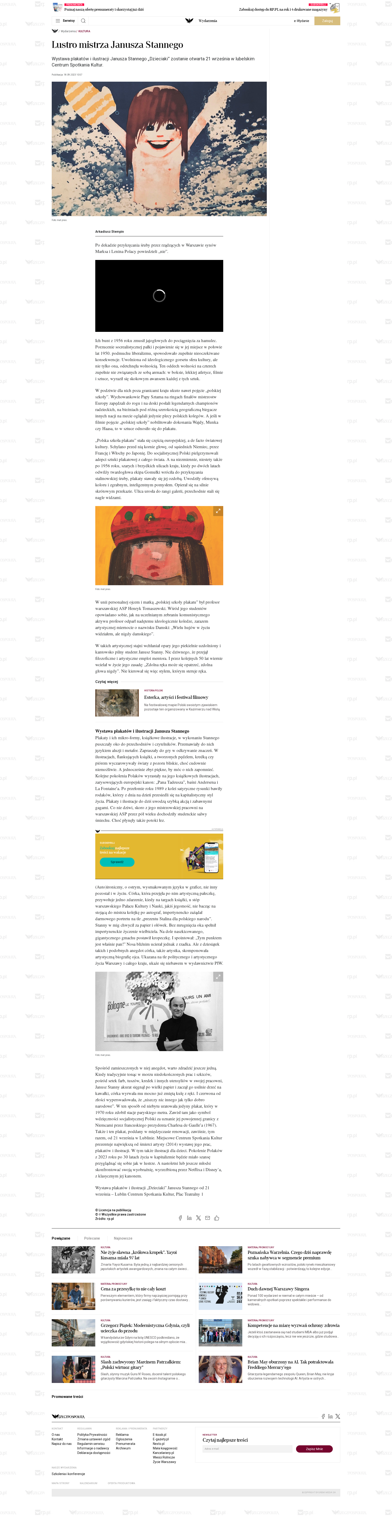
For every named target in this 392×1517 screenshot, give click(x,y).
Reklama (122, 1434)
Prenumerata (125, 1444)
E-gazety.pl (161, 1439)
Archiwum (123, 1448)
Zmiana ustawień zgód (93, 1439)
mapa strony (60, 1483)
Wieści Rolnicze (164, 1457)
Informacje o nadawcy (93, 1448)
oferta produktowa (121, 1483)
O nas (56, 1434)
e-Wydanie (301, 21)
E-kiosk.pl (159, 1434)
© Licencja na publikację (113, 1210)
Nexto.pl (158, 1444)
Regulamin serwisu (91, 1444)
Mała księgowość (165, 1448)
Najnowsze (123, 1238)
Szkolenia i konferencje (68, 1474)
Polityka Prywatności (92, 1434)
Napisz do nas (62, 1444)
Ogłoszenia (124, 1439)
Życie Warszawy (164, 1462)
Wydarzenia (208, 21)
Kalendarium (88, 1483)
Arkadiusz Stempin (109, 231)
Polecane (92, 1238)
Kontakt (57, 1439)
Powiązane (61, 1238)
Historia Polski (153, 690)
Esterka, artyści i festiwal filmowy (176, 697)
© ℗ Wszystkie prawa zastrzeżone (120, 1214)
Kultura (84, 31)
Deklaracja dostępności (93, 1453)
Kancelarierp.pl (163, 1453)
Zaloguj (327, 21)
